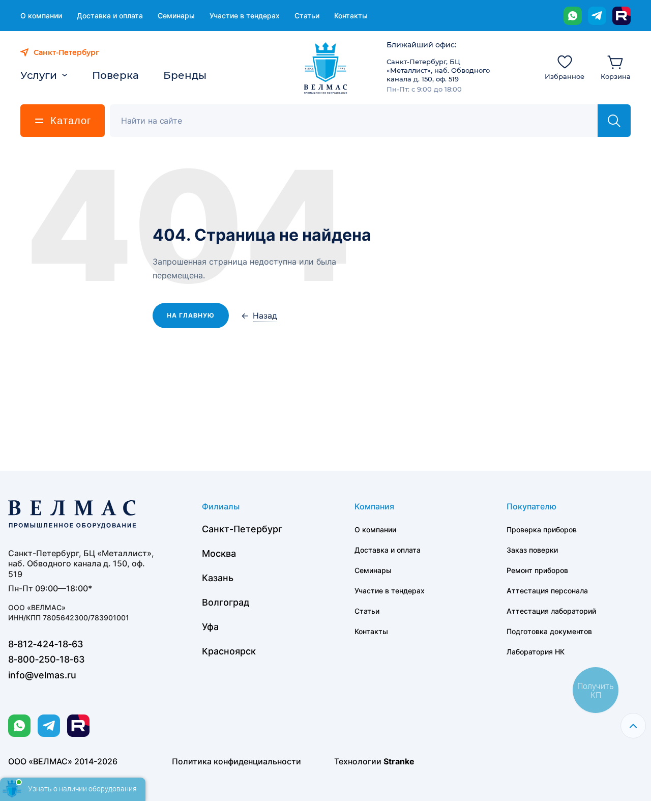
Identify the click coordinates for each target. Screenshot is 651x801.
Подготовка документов (549, 631)
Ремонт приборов (537, 570)
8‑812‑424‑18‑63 (45, 644)
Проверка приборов (542, 529)
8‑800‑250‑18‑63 (46, 659)
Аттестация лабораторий (551, 611)
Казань (217, 578)
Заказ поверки (532, 550)
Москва (219, 553)
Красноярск (229, 651)
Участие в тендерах (245, 15)
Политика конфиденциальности (236, 761)
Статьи (306, 15)
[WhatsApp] (573, 16)
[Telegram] (597, 16)
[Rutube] (621, 16)
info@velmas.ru (42, 675)
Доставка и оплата (110, 15)
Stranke (399, 761)
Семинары (176, 15)
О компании (41, 15)
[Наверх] (633, 725)
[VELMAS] (325, 68)
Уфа (210, 626)
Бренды (184, 75)
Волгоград (226, 602)
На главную (191, 315)
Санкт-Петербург (242, 529)
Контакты (351, 15)
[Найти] (614, 120)
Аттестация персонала (547, 590)
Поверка (115, 75)
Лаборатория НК (536, 651)
